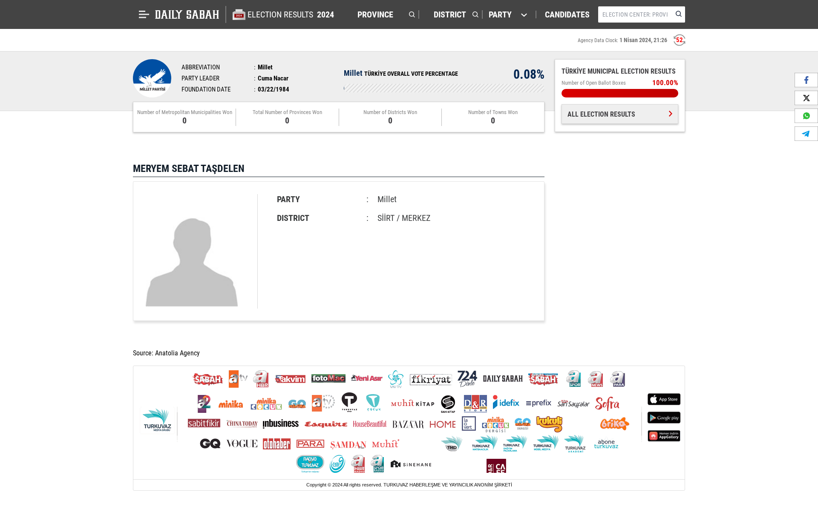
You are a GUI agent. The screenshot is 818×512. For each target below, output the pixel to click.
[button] (384, 14)
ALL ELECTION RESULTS (601, 114)
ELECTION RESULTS (291, 14)
